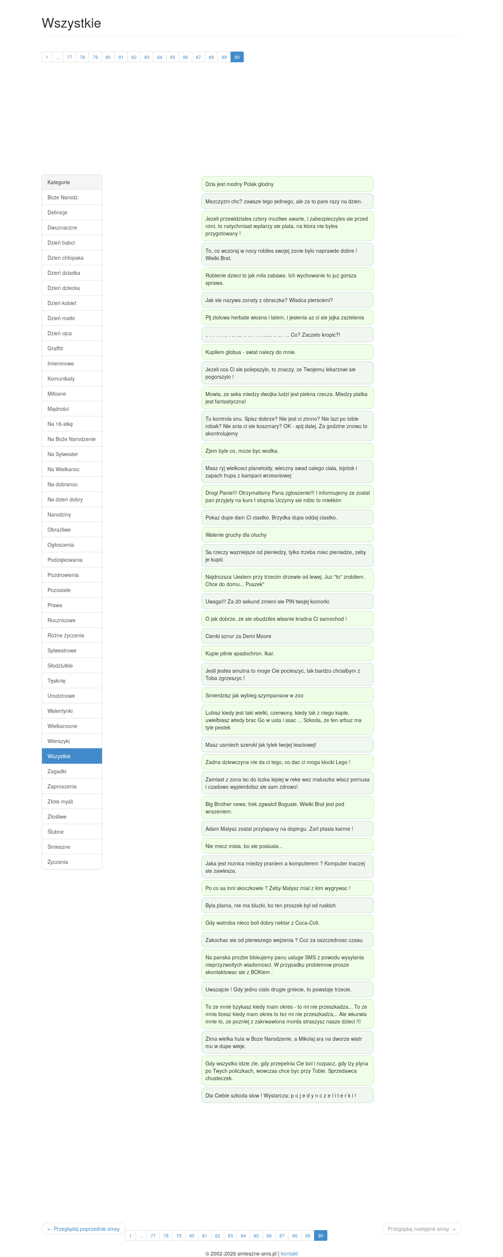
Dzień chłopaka (66, 257)
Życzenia (58, 861)
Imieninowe (61, 363)
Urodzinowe (61, 695)
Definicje (57, 212)
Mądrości (58, 408)
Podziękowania (65, 559)
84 (159, 57)
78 (82, 57)
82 (134, 57)
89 (224, 57)
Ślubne (56, 831)
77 (69, 57)
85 (172, 57)
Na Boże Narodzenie (72, 438)
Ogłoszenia (61, 544)
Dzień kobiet (62, 303)
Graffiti (55, 348)
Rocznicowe (61, 620)
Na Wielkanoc (64, 469)
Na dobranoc (63, 484)
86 (185, 57)
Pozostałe (59, 590)
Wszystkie (59, 756)
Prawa (55, 605)
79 (95, 57)
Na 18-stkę (60, 423)
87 (198, 57)
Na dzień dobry (65, 499)
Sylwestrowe (62, 650)
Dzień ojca (60, 333)
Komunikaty (61, 378)
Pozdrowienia (63, 574)
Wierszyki (59, 741)
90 (237, 57)
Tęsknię (57, 680)
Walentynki (60, 710)
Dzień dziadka (64, 272)
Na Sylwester (63, 454)
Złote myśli (60, 801)
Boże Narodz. (63, 197)
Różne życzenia (66, 635)
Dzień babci (61, 242)
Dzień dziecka (64, 287)
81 (121, 57)
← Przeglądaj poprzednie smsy (83, 1228)
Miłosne (57, 393)
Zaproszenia (62, 786)
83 (147, 57)
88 (211, 57)
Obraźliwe (59, 529)
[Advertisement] (251, 122)
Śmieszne (59, 846)
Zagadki (57, 771)
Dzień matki (61, 318)
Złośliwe (57, 816)
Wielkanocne (62, 725)
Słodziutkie (60, 665)
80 (108, 57)
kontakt (289, 1253)
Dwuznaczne (62, 227)
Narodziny (59, 514)
